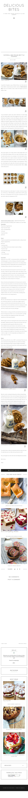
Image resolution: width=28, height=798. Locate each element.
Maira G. (23, 787)
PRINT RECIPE (15, 470)
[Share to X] (14, 569)
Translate (18, 776)
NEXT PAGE (4, 643)
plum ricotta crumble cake (14, 729)
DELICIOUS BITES (14, 7)
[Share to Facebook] (17, 569)
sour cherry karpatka (14, 704)
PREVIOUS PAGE (23, 643)
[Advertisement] (14, 34)
